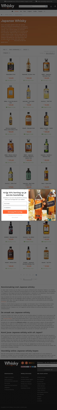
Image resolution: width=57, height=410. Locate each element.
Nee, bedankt (15, 217)
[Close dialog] (54, 191)
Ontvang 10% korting (15, 212)
